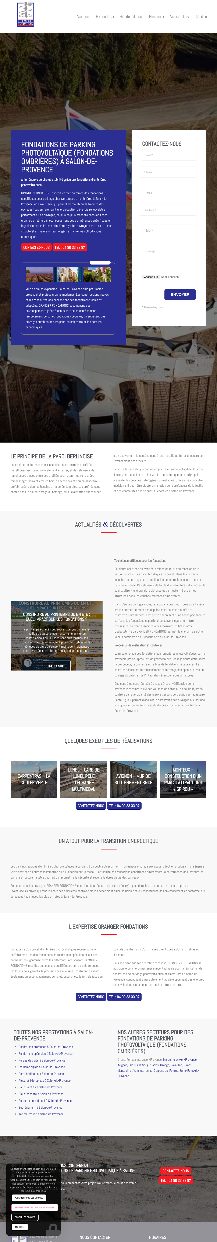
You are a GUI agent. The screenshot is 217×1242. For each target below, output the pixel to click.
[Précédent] (20, 636)
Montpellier (125, 1071)
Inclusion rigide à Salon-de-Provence (42, 1067)
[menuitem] (83, 16)
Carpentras (161, 1071)
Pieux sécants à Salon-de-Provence (41, 1094)
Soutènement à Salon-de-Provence (40, 1107)
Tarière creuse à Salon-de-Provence (41, 1114)
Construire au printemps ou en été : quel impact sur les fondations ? (56, 617)
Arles (155, 1065)
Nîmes (188, 1065)
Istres (148, 1071)
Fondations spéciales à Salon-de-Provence (45, 1054)
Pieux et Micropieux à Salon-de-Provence (45, 1081)
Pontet (173, 1071)
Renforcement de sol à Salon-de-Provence (45, 1101)
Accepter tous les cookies (29, 1197)
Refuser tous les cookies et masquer (34, 1207)
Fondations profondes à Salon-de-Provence (46, 1047)
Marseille (169, 1060)
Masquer (19, 1226)
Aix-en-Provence (186, 1060)
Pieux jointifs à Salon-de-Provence (41, 1087)
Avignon (122, 1065)
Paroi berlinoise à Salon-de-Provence (42, 1074)
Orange (164, 1065)
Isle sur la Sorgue (140, 1065)
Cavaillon (176, 1065)
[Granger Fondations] (25, 17)
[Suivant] (93, 636)
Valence (138, 1071)
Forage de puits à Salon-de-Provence (42, 1060)
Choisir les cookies (25, 1217)
